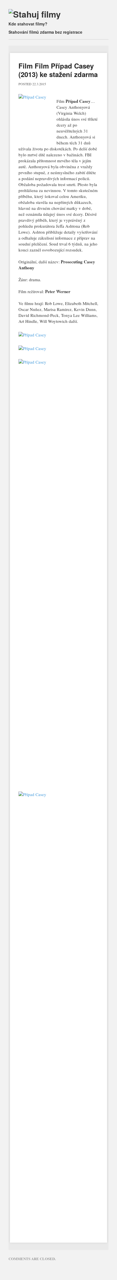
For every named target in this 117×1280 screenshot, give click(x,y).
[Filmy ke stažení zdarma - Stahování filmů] (35, 14)
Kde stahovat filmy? (28, 24)
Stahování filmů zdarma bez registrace (45, 32)
